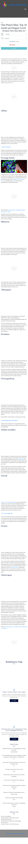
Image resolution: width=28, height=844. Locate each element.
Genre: (2, 38)
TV (14, 758)
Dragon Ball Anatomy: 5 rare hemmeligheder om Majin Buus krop (14, 749)
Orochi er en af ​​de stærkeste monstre (8, 502)
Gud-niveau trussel (14, 567)
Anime (14, 806)
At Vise (14, 48)
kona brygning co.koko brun (10, 420)
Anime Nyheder (14, 751)
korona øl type (4, 822)
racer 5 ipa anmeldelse (6, 816)
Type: (11, 41)
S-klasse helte (21, 459)
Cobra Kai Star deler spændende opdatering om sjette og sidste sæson (14, 786)
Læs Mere (14, 700)
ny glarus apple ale (7, 513)
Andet (14, 726)
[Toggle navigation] (25, 9)
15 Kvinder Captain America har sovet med (14, 769)
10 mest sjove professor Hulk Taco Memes (14, 797)
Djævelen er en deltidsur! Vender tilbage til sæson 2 (14, 792)
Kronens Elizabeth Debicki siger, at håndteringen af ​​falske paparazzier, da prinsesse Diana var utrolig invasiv (14, 756)
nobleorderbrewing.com (11, 833)
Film (14, 41)
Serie (17, 41)
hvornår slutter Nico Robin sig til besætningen (11, 821)
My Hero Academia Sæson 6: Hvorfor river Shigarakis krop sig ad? (14, 804)
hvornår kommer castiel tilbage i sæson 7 (10, 817)
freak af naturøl (6, 147)
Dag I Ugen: (2, 34)
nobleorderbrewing (18, 4)
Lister (2, 22)
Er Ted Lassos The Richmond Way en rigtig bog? (14, 780)
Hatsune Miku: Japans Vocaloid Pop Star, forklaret (14, 774)
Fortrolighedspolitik (21, 833)
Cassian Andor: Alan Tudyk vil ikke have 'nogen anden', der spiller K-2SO (14, 763)
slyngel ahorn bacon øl (6, 819)
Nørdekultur (14, 776)
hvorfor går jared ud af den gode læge (10, 824)
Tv (14, 765)
